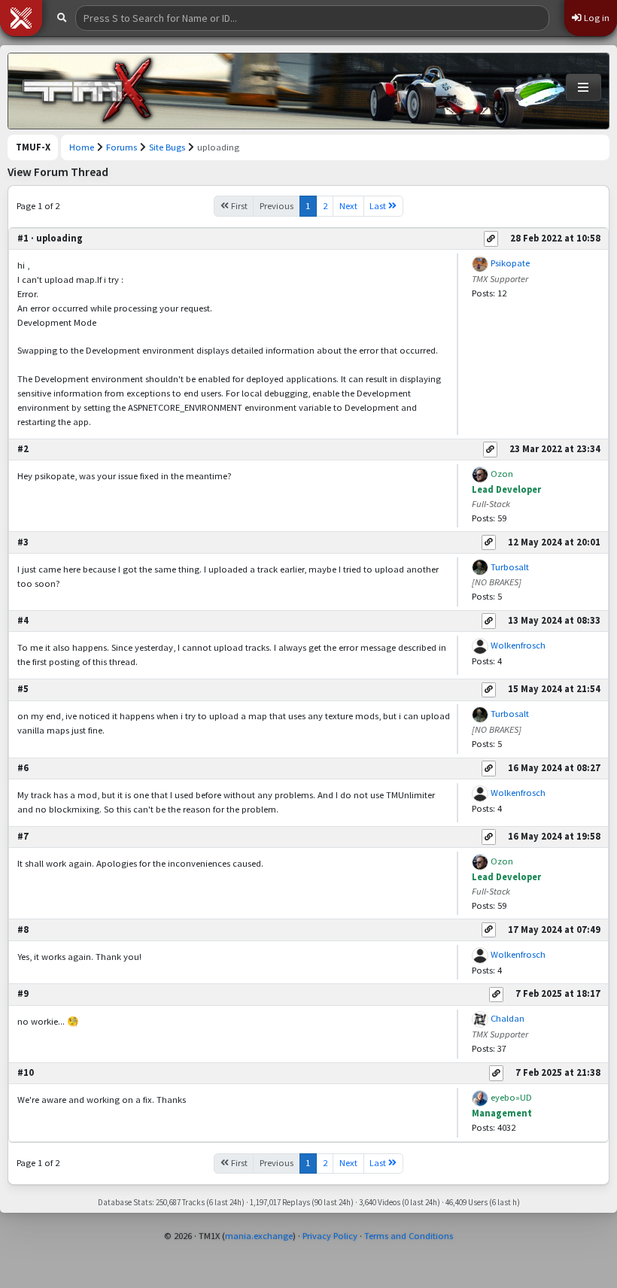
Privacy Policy (329, 1235)
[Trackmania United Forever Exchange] (87, 91)
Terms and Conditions (408, 1235)
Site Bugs (167, 147)
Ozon (502, 473)
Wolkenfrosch (518, 645)
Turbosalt (510, 567)
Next (348, 205)
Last (378, 205)
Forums (121, 147)
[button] (21, 18)
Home (81, 147)
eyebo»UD (511, 1097)
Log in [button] (595, 17)
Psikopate (510, 263)
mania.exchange (259, 1235)
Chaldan (507, 1018)
